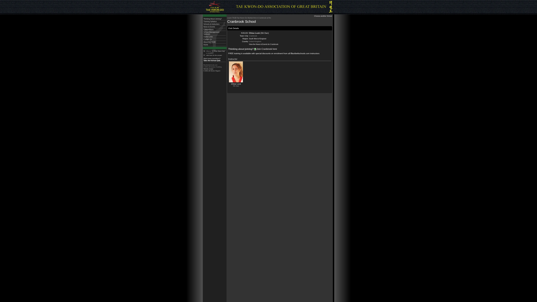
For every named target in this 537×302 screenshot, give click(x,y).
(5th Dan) (259, 33)
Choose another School (323, 16)
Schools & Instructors (211, 24)
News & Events (209, 27)
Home (205, 45)
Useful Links (208, 37)
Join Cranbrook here (266, 49)
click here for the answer (214, 55)
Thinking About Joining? (212, 19)
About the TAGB (209, 42)
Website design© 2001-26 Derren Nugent (211, 70)
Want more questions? (212, 60)
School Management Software (211, 33)
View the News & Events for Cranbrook (263, 44)
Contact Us (207, 39)
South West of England (257, 39)
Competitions (208, 29)
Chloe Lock (236, 84)
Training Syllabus (210, 22)
